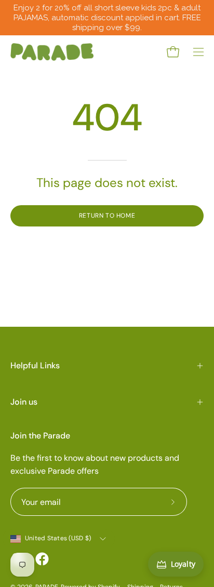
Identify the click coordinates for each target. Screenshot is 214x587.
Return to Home (107, 215)
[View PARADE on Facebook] (42, 559)
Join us (23, 401)
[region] (107, 17)
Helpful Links (35, 365)
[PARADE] (51, 52)
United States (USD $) (58, 538)
